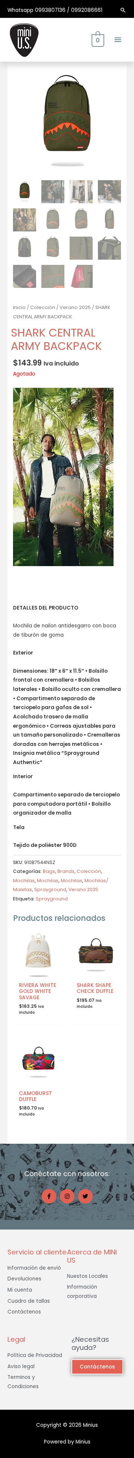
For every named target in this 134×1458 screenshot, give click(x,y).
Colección (42, 307)
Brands (65, 871)
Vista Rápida (38, 972)
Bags (49, 871)
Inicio (19, 307)
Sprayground (50, 889)
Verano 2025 (75, 307)
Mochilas (24, 880)
